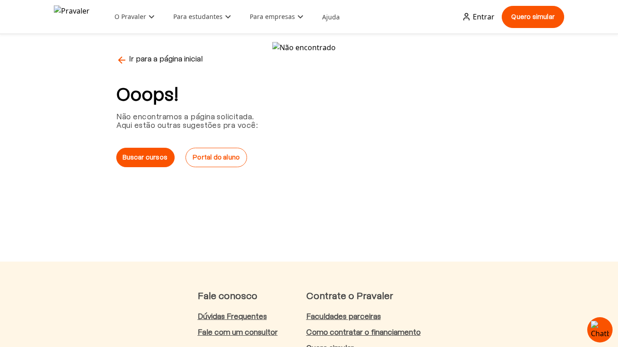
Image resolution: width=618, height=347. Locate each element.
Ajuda (331, 17)
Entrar (483, 17)
